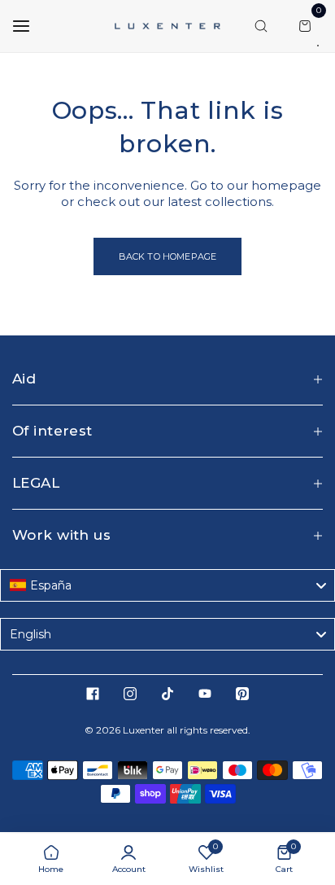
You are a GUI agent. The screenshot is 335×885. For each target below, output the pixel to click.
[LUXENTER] (167, 25)
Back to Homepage (168, 256)
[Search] (261, 26)
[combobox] (167, 585)
